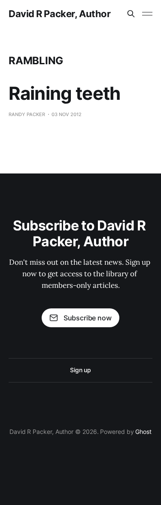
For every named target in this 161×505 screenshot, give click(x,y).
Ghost (143, 431)
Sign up (80, 370)
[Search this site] (131, 13)
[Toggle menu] (147, 13)
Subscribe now (88, 318)
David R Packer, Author (59, 13)
